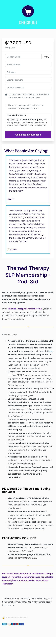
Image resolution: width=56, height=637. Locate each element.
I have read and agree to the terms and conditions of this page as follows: (25, 106)
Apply (46, 56)
